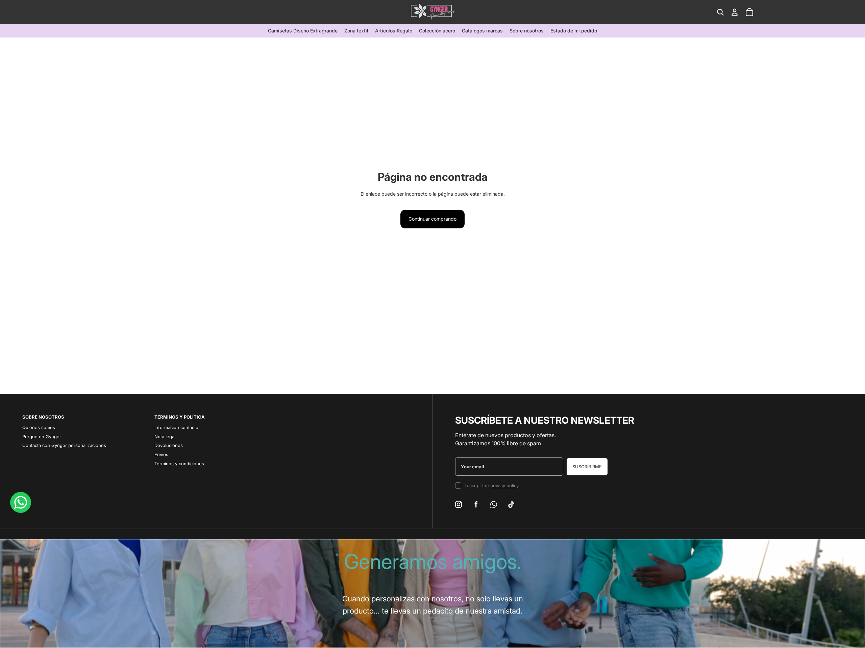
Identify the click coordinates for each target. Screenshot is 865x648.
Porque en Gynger (41, 436)
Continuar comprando (432, 219)
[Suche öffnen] (720, 12)
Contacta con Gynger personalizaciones (64, 445)
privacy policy (504, 485)
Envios (161, 454)
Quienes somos (38, 427)
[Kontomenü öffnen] (734, 12)
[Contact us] (20, 502)
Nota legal (164, 436)
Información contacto (176, 427)
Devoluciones (168, 445)
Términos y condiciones (179, 463)
